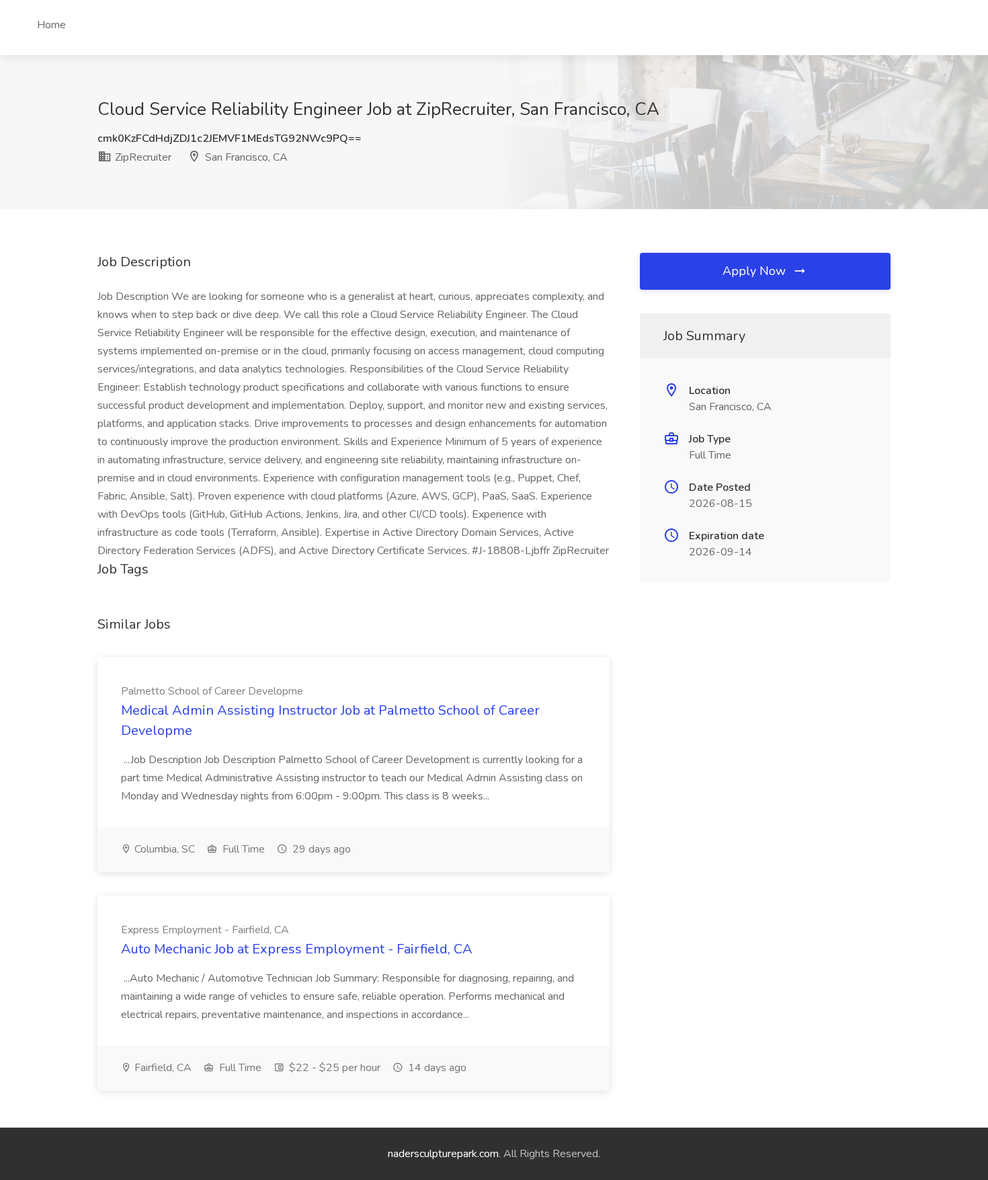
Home (51, 24)
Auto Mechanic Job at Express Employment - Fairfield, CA (296, 949)
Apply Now (756, 271)
